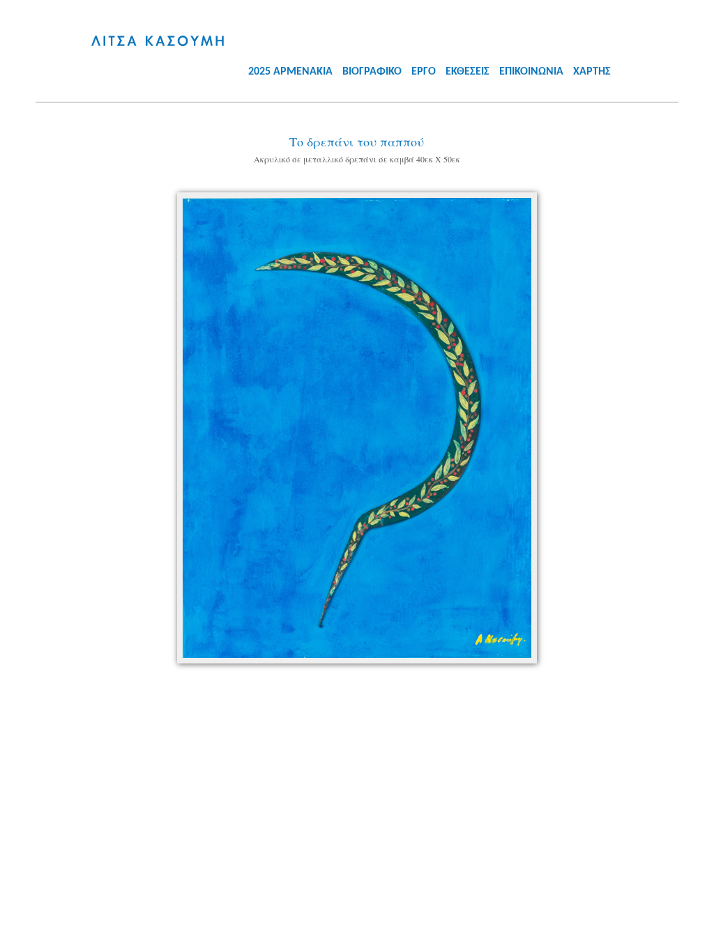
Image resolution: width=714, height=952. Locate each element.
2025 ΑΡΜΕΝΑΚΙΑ (290, 71)
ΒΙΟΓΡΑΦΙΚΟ (372, 71)
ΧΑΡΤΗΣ (592, 71)
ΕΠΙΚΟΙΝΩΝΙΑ (531, 71)
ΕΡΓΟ (423, 71)
